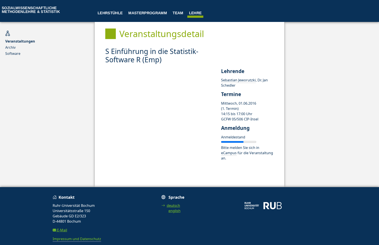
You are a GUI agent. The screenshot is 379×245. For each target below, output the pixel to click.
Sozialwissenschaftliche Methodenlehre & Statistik (31, 10)
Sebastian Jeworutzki (238, 80)
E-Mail (61, 230)
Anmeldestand (233, 137)
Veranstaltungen (20, 41)
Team (178, 13)
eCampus (229, 152)
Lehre (195, 13)
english (174, 210)
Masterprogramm (147, 13)
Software (12, 53)
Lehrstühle (110, 13)
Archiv (10, 47)
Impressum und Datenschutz (77, 238)
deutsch (173, 205)
